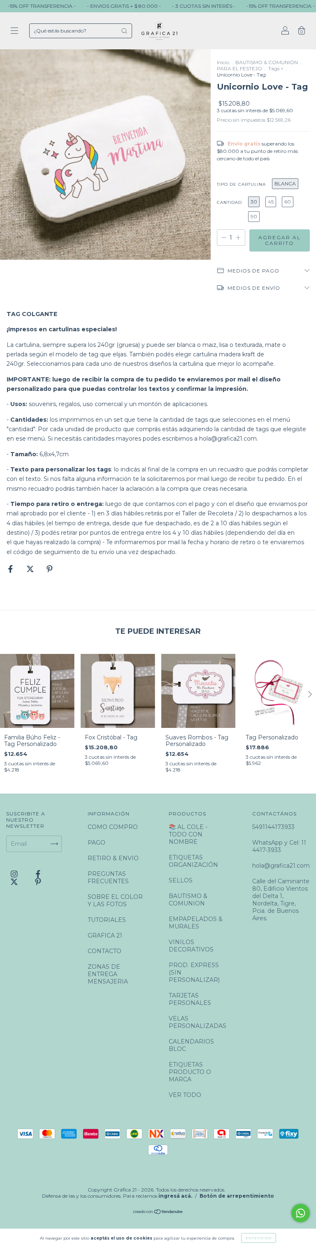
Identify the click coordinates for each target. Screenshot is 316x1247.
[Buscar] (124, 31)
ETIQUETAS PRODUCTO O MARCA (190, 1072)
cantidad (229, 202)
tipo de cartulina (241, 184)
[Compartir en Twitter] (31, 569)
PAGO (96, 842)
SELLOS (181, 880)
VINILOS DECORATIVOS (191, 945)
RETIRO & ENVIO (113, 858)
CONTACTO (104, 951)
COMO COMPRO (113, 827)
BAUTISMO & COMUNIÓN (266, 62)
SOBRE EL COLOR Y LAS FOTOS (115, 900)
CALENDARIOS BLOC (191, 1045)
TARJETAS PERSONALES (190, 999)
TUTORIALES (107, 920)
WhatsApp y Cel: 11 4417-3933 (279, 846)
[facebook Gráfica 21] (38, 874)
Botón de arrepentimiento (237, 1196)
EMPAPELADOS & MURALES (196, 922)
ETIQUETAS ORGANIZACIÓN (193, 861)
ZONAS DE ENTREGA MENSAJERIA (108, 974)
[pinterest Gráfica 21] (38, 881)
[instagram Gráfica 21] (15, 874)
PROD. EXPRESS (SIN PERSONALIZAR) (194, 972)
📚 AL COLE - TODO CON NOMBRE (188, 834)
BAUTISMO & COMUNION (188, 899)
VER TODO (185, 1095)
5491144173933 (273, 827)
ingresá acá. (175, 1196)
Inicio (223, 62)
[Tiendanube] (158, 1212)
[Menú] (14, 31)
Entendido (259, 1238)
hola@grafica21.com (228, 438)
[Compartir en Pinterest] (49, 569)
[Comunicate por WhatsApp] (300, 1213)
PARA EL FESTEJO (239, 68)
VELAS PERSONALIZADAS (197, 1022)
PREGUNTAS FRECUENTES (108, 877)
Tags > (275, 68)
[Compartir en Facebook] (11, 569)
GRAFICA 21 (105, 935)
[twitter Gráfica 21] (15, 881)
